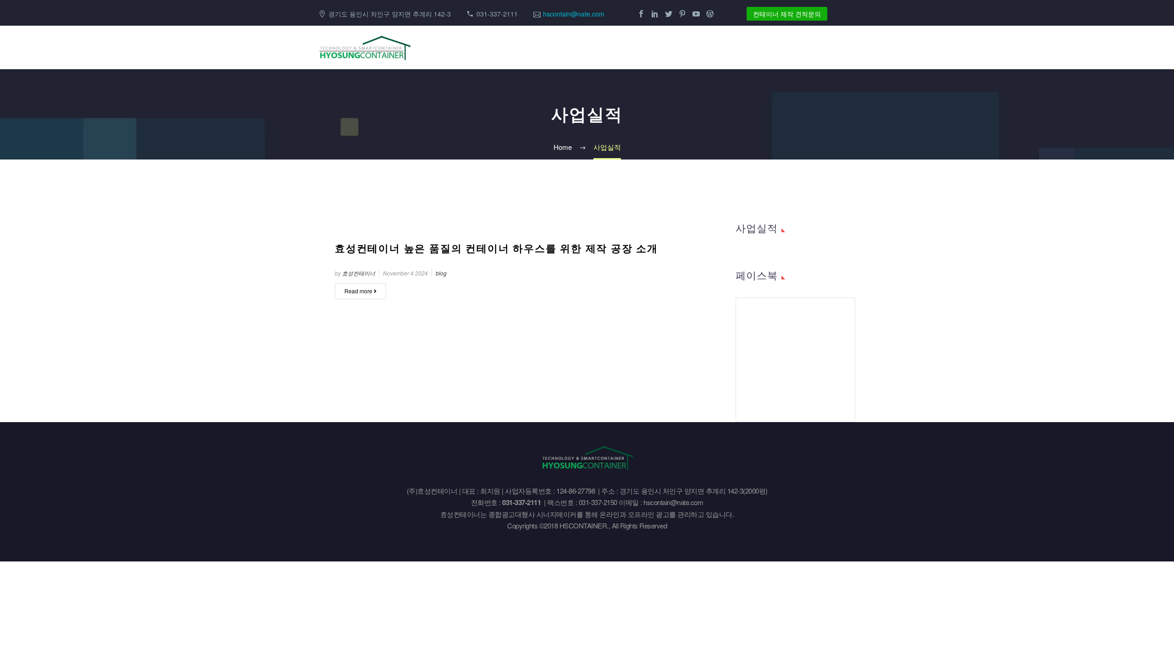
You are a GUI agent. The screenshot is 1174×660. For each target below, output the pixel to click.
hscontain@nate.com (573, 13)
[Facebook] (641, 13)
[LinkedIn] (655, 13)
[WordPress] (710, 13)
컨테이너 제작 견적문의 (787, 13)
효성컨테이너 (358, 273)
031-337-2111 (497, 13)
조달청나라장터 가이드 (834, 47)
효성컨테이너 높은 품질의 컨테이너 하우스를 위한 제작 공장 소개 (496, 248)
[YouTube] (696, 13)
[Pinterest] (682, 13)
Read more (359, 291)
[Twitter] (669, 13)
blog (441, 273)
